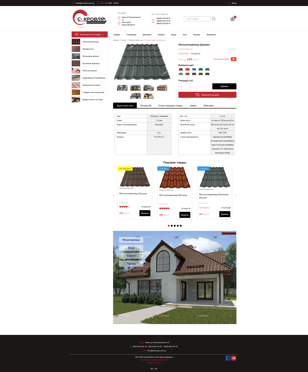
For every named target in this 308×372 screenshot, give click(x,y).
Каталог (124, 40)
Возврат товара (154, 362)
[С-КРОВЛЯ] (88, 19)
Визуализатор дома (210, 95)
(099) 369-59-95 (171, 346)
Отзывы (196, 34)
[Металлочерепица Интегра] (175, 178)
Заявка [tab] (193, 105)
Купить (224, 86)
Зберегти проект (228, 233)
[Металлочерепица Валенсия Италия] (215, 177)
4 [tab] (178, 226)
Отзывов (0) (195, 54)
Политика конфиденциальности (154, 360)
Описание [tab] (209, 105)
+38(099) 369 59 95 (163, 21)
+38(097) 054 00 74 (163, 18)
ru (152, 368)
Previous (113, 195)
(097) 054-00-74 (140, 346)
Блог (185, 34)
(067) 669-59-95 (155, 346)
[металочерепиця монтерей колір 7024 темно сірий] (142, 62)
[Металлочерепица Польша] (135, 177)
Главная (117, 34)
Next (235, 195)
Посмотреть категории (90, 34)
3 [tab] (175, 226)
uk (156, 368)
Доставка (147, 34)
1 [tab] (169, 226)
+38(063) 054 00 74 (163, 23)
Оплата (161, 34)
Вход (234, 3)
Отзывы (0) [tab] (145, 105)
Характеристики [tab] (125, 105)
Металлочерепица (135, 40)
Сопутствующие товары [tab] (170, 105)
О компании (131, 34)
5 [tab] (181, 226)
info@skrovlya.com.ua (85, 3)
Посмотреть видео (221, 59)
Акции (173, 34)
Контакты (211, 34)
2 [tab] (172, 226)
